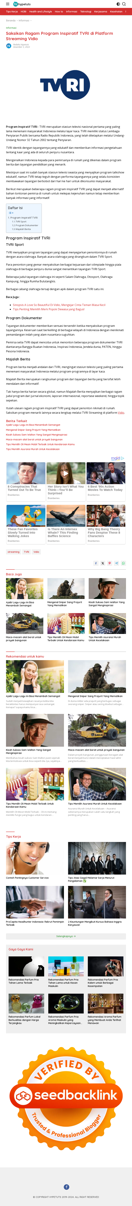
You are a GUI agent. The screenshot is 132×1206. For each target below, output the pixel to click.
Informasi (11, 27)
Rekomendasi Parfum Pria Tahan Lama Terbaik (24, 981)
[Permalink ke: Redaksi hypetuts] (9, 45)
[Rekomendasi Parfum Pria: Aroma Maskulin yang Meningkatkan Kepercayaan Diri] (66, 1004)
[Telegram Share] (116, 563)
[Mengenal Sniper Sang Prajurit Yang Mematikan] (66, 588)
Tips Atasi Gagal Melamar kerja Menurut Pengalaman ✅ (91, 879)
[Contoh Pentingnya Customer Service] (35, 858)
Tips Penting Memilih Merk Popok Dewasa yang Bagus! (48, 309)
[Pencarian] (124, 4)
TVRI (26, 551)
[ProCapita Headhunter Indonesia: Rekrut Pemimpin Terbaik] (35, 902)
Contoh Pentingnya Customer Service (27, 877)
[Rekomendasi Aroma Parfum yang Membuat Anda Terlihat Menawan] (105, 1004)
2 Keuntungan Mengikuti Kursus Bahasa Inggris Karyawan (95, 923)
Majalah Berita (23, 229)
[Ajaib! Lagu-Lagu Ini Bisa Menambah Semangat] (24, 588)
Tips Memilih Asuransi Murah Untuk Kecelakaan (33, 449)
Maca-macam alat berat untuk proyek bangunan (34, 439)
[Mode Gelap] (118, 4)
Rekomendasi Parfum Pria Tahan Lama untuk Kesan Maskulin (63, 982)
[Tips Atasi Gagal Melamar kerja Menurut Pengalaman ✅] (97, 858)
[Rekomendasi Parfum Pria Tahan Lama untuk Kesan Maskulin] (66, 966)
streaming (13, 551)
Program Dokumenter (27, 225)
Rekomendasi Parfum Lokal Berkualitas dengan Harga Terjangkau (24, 1020)
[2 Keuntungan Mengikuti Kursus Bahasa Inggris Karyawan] (97, 902)
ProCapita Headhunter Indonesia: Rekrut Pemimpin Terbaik (35, 923)
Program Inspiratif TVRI (24, 217)
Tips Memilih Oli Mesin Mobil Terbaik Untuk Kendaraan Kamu (40, 444)
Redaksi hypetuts (21, 44)
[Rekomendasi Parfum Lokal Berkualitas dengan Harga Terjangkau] (26, 1004)
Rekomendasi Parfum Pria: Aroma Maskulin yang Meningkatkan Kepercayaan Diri (64, 1020)
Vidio (121, 413)
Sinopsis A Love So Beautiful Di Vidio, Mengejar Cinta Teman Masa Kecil (59, 305)
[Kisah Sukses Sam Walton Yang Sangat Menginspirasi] (107, 588)
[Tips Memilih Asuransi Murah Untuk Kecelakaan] (107, 623)
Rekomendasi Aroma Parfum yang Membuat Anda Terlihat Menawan (104, 1020)
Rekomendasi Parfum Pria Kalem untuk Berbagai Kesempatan (103, 982)
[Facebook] (66, 1187)
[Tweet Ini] (102, 563)
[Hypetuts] (22, 4)
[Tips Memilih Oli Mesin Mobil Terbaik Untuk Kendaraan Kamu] (66, 623)
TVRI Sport (21, 221)
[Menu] (8, 4)
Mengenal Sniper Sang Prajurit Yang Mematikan (33, 429)
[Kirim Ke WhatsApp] (123, 563)
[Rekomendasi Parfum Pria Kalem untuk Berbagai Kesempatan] (105, 966)
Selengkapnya (64, 936)
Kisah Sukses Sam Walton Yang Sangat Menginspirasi (36, 434)
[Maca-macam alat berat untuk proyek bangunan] (24, 623)
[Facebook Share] (95, 563)
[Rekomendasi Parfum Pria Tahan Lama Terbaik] (26, 966)
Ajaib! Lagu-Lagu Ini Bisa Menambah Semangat (33, 424)
